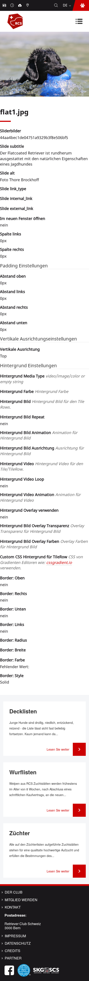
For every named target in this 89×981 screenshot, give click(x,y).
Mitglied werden (21, 899)
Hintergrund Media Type (42, 378)
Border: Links (12, 624)
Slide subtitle (12, 146)
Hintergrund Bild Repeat (22, 416)
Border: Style (12, 675)
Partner (13, 958)
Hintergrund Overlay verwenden (29, 510)
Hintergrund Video (41, 466)
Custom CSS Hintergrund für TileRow (41, 562)
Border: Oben (12, 577)
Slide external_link (16, 208)
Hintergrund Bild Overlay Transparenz (42, 528)
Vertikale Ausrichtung (20, 349)
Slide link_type (13, 188)
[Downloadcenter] (20, 5)
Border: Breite (13, 649)
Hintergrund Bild (42, 404)
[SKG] (46, 969)
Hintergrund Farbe (34, 391)
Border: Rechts (13, 593)
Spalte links (10, 233)
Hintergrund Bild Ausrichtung (42, 450)
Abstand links (12, 291)
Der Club (13, 892)
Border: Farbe (12, 659)
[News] (5, 5)
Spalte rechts (12, 249)
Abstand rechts (14, 307)
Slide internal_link (16, 198)
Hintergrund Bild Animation (38, 435)
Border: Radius (13, 640)
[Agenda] (12, 5)
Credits (12, 950)
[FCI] (23, 969)
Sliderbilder (10, 130)
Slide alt (7, 173)
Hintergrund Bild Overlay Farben (44, 544)
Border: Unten (13, 609)
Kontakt (13, 907)
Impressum (15, 936)
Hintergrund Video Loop (22, 479)
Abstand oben (13, 276)
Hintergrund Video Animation (40, 497)
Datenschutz (18, 943)
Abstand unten (13, 322)
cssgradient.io (59, 562)
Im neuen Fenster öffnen (22, 218)
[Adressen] (28, 5)
